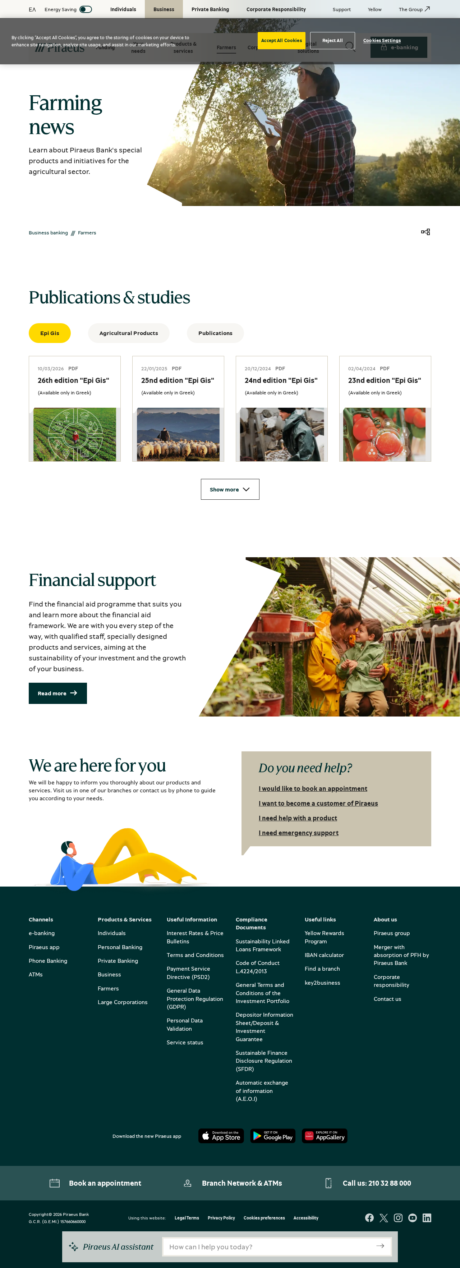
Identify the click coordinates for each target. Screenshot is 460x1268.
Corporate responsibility (391, 981)
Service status (185, 1042)
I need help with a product (298, 818)
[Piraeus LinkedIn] (427, 1218)
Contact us (387, 999)
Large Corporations (123, 1002)
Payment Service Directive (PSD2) (188, 972)
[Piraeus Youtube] (412, 1218)
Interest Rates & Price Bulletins (195, 937)
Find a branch (322, 968)
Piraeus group (392, 933)
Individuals (112, 933)
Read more (52, 693)
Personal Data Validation (185, 1024)
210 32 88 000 (389, 1183)
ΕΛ (32, 9)
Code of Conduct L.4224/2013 (258, 967)
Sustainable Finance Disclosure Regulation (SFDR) (264, 1061)
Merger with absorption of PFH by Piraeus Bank (401, 955)
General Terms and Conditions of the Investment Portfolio (262, 993)
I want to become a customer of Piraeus (318, 803)
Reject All (332, 40)
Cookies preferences (264, 1218)
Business (109, 974)
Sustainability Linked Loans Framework (263, 945)
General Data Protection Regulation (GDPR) (195, 999)
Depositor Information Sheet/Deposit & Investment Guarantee (264, 1027)
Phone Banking (48, 961)
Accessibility (306, 1218)
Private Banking (118, 961)
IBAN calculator (324, 955)
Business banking (48, 232)
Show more (224, 489)
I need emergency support (299, 832)
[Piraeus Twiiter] (384, 1218)
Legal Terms (187, 1218)
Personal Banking (120, 947)
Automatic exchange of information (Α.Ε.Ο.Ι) (262, 1091)
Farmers (108, 988)
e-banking (42, 933)
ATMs (36, 974)
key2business (322, 983)
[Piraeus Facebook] (369, 1218)
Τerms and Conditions (195, 955)
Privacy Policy (221, 1218)
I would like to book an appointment (313, 788)
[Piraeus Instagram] (398, 1218)
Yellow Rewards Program (324, 937)
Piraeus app (44, 947)
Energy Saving (61, 9)
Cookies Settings (382, 40)
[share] (425, 232)
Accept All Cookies (281, 40)
